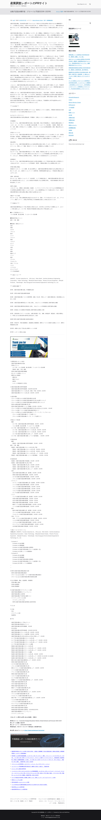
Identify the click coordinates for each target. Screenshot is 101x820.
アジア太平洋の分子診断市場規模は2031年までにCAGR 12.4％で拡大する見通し (29, 784)
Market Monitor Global (38, 20)
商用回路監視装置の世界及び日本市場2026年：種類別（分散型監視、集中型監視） (79, 68)
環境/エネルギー (73, 125)
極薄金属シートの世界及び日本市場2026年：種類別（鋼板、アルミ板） (79, 55)
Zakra (60, 812)
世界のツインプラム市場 (17, 779)
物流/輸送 (71, 122)
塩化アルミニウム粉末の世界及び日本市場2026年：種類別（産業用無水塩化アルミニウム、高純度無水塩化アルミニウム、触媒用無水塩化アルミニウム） (79, 62)
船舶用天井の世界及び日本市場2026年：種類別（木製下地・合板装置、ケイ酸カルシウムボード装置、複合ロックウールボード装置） (79, 75)
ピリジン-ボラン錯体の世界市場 (19, 768)
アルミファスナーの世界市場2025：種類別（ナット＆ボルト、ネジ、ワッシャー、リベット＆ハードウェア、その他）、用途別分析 (51, 801)
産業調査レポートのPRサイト (28, 3)
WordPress (66, 812)
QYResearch (72, 105)
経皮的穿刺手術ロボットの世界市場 (19, 789)
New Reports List (82, 4)
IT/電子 (70, 100)
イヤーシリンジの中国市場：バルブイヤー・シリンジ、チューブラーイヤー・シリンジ (31, 764)
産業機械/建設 (50, 20)
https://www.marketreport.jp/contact (34, 730)
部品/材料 (71, 135)
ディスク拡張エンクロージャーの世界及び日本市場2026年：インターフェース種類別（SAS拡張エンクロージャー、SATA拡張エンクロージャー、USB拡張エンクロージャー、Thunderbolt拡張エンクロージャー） (79, 84)
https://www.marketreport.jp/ (76, 144)
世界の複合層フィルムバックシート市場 (20, 782)
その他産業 (71, 107)
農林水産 (71, 132)
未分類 (70, 115)
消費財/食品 (72, 120)
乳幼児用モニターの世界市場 (18, 787)
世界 (45, 20)
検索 (70, 19)
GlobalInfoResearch (74, 97)
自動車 (70, 130)
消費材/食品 (72, 117)
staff (14, 20)
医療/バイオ (72, 112)
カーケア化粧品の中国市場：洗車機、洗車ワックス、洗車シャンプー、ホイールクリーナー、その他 (33, 777)
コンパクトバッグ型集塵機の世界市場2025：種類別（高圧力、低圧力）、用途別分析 (30, 766)
